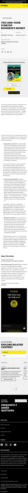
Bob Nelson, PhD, (17, 264)
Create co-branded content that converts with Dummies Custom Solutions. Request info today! (14, 1)
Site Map (2, 435)
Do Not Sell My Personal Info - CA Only (9, 481)
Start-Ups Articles (7, 18)
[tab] (13, 352)
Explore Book (14, 85)
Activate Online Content (6, 431)
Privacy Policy (4, 474)
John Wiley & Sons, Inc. (17, 484)
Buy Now (9, 88)
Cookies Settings (4, 477)
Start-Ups (3, 285)
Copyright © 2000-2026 (6, 484)
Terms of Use (4, 471)
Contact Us (3, 428)
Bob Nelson (4, 35)
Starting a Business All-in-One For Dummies (9, 42)
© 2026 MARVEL (4, 491)
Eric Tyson (10, 35)
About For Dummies (5, 424)
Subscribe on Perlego (14, 92)
